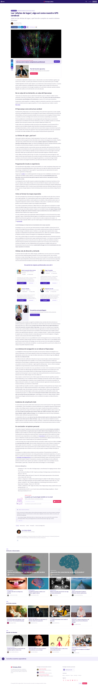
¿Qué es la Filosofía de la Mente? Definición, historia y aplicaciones (79, 592)
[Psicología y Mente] (48, 1)
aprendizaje (19, 221)
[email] (24, 27)
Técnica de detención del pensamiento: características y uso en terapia (37, 649)
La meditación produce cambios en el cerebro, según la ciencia (37, 592)
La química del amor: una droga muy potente (15, 592)
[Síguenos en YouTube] (73, 680)
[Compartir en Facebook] (12, 60)
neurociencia (42, 436)
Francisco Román (25, 288)
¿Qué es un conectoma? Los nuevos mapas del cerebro (26, 572)
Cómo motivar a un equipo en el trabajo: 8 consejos (81, 650)
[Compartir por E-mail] (12, 67)
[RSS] (77, 680)
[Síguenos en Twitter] (66, 680)
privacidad (41, 683)
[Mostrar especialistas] (3, 658)
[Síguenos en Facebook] (63, 680)
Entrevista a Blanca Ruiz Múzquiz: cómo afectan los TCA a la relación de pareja (15, 620)
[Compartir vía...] (12, 69)
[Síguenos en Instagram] (70, 680)
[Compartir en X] (12, 63)
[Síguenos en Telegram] (75, 680)
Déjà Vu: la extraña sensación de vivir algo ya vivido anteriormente (59, 592)
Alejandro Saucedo (49, 288)
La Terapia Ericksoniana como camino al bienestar (59, 620)
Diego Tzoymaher (49, 270)
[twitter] (19, 27)
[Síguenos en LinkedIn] (68, 680)
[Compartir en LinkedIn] (12, 65)
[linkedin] (22, 27)
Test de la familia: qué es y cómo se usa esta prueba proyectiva (58, 649)
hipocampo (17, 104)
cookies (44, 683)
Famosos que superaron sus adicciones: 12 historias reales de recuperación (38, 620)
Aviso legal (37, 683)
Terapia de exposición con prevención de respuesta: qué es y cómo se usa (16, 649)
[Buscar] (86, 1)
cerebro (23, 174)
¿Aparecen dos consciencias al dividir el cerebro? (67, 572)
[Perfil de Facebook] (18, 540)
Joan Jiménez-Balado (17, 22)
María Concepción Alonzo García (29, 270)
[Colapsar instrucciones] (59, 509)
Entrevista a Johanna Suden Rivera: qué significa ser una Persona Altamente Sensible (80, 621)
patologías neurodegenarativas (24, 457)
